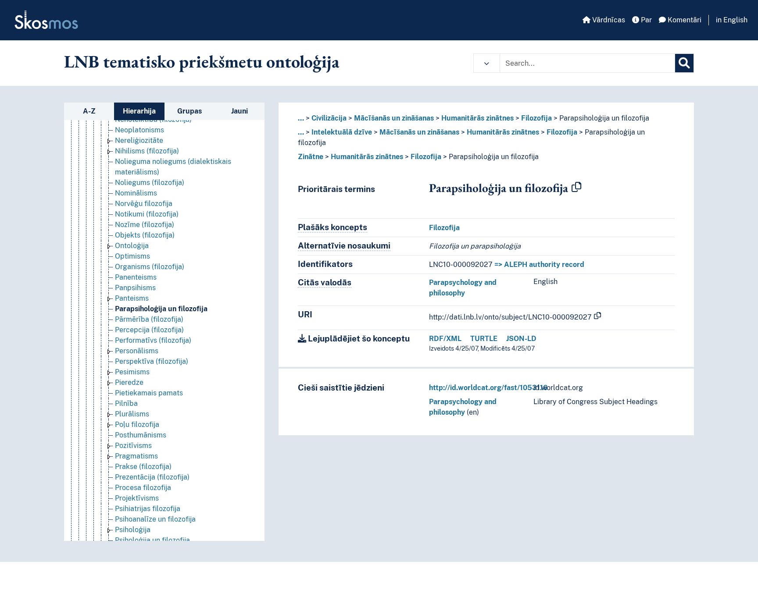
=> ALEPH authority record (539, 264)
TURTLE (483, 338)
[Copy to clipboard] (576, 187)
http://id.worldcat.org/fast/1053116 (488, 388)
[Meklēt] (684, 63)
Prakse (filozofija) (143, 466)
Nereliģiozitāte (139, 140)
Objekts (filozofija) (145, 235)
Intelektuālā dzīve (341, 132)
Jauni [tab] (239, 111)
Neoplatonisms (139, 130)
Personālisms (136, 351)
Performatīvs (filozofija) (153, 340)
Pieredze (129, 382)
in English (731, 20)
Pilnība (126, 403)
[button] (486, 63)
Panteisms (132, 298)
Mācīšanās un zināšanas (394, 118)
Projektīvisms (137, 498)
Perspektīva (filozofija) (151, 361)
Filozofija (536, 118)
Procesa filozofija (143, 487)
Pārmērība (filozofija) (149, 319)
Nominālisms (136, 193)
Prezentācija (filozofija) (152, 477)
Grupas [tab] (189, 111)
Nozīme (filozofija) (144, 224)
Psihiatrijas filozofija (147, 509)
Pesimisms (132, 372)
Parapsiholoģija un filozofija (161, 309)
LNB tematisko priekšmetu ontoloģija (202, 61)
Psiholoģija (132, 530)
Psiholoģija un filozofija (152, 540)
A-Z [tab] (89, 111)
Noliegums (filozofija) (149, 182)
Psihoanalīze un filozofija (155, 519)
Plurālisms (132, 414)
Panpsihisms (135, 288)
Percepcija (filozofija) (149, 330)
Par (645, 20)
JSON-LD (521, 338)
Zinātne (310, 157)
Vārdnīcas (607, 20)
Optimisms (132, 256)
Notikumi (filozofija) (147, 214)
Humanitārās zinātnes (477, 118)
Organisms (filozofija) (149, 267)
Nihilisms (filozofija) (147, 151)
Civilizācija (329, 118)
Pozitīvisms (133, 445)
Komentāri (683, 20)
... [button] (301, 118)
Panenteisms (136, 277)
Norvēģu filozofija (143, 203)
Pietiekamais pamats (149, 393)
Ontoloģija (132, 246)
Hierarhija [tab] (139, 111)
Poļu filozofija (137, 424)
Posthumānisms (140, 435)
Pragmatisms (136, 456)
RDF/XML (445, 338)
